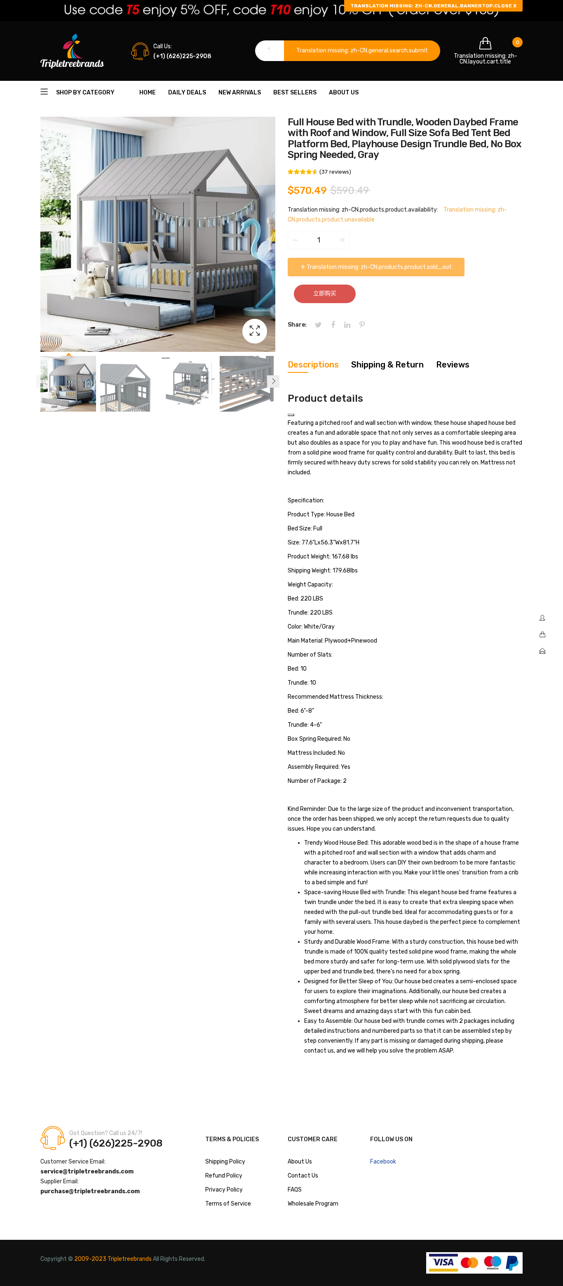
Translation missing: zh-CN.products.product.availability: (363, 209)
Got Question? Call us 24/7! (105, 1133)
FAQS (295, 1189)
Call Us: (162, 46)
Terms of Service (228, 1203)
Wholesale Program (313, 1203)
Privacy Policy (224, 1189)
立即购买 (324, 293)
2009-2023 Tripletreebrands (113, 1258)
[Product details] (291, 415)
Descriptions (313, 365)
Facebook (383, 1161)
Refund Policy (223, 1175)
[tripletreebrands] (72, 50)
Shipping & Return (387, 365)
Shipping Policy (225, 1161)
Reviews (452, 365)
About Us (300, 1161)
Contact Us (303, 1175)
